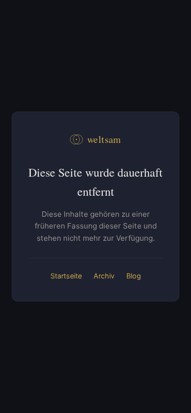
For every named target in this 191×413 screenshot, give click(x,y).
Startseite (66, 276)
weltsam (104, 139)
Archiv (104, 276)
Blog (133, 276)
